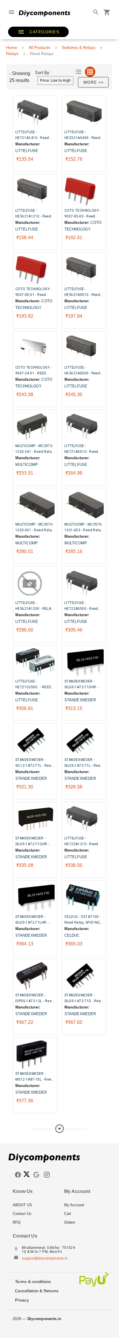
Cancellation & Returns (37, 1290)
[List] (78, 72)
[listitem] (34, 1205)
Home (11, 47)
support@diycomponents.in (45, 1258)
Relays (12, 53)
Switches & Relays (78, 47)
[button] (38, 32)
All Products (39, 47)
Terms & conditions (33, 1281)
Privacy (22, 1300)
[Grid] (90, 72)
